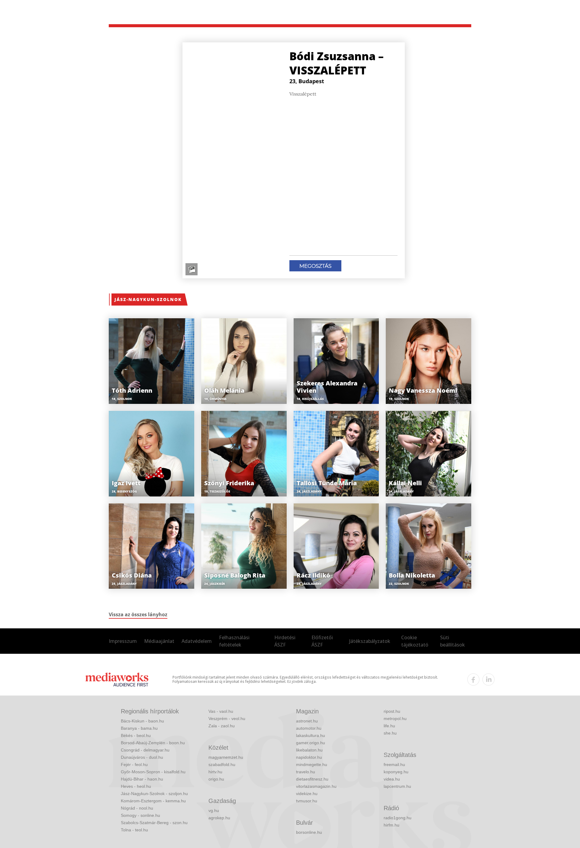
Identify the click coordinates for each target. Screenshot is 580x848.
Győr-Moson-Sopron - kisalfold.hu (153, 771)
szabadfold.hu (221, 764)
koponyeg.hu (396, 771)
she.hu (390, 733)
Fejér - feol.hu (134, 764)
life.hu (389, 725)
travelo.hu (305, 771)
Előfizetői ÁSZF (322, 641)
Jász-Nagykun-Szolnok (148, 299)
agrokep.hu (219, 817)
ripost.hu (392, 711)
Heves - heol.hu (136, 786)
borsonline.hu (309, 832)
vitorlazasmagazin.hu (316, 786)
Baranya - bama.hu (139, 728)
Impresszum (123, 641)
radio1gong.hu (397, 817)
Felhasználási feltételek (234, 641)
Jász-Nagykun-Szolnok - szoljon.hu (154, 793)
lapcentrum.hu (397, 786)
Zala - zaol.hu (221, 725)
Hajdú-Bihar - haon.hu (142, 779)
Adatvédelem (197, 641)
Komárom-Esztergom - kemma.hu (153, 800)
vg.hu (213, 810)
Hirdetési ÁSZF (284, 641)
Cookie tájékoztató (414, 641)
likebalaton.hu (309, 750)
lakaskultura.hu (310, 735)
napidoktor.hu (309, 757)
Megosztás (315, 266)
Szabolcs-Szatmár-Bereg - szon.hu (154, 822)
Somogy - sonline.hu (140, 815)
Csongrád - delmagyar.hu (145, 750)
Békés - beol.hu (136, 735)
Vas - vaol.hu (220, 711)
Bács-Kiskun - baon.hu (142, 721)
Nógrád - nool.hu (137, 808)
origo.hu (216, 779)
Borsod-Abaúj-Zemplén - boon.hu (153, 742)
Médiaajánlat (159, 641)
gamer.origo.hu (310, 742)
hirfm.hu (391, 825)
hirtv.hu (215, 771)
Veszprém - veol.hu (226, 718)
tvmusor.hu (306, 800)
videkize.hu (306, 793)
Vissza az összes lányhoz (138, 614)
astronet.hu (307, 721)
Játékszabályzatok (369, 641)
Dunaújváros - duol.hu (142, 757)
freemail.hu (394, 764)
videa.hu (392, 779)
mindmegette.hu (311, 764)
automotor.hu (308, 728)
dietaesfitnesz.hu (312, 779)
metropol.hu (395, 718)
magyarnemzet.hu (225, 757)
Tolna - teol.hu (134, 829)
